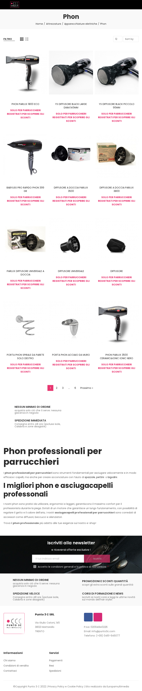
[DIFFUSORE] (117, 240)
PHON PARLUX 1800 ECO (25, 104)
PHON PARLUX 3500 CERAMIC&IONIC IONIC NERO (116, 356)
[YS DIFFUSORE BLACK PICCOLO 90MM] (117, 72)
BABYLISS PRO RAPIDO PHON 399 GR (25, 189)
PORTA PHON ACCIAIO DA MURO (71, 355)
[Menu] (5, 4)
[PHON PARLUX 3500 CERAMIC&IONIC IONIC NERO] (117, 323)
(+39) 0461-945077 (108, 635)
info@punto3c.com (103, 631)
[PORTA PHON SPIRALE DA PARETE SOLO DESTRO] (25, 323)
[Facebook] (88, 617)
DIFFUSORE (116, 271)
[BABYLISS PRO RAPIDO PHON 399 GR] (25, 156)
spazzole (90, 477)
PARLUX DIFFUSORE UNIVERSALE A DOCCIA (25, 272)
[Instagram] (98, 617)
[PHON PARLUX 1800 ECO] (25, 72)
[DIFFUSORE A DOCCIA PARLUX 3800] (117, 156)
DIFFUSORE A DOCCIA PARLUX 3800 (117, 189)
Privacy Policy (56, 686)
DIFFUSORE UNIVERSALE (71, 271)
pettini (100, 477)
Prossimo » (86, 388)
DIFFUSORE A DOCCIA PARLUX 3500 (71, 189)
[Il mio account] (137, 4)
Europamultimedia (118, 686)
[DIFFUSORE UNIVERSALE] (71, 240)
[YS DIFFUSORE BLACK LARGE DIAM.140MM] (71, 72)
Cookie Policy (75, 686)
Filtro (7, 39)
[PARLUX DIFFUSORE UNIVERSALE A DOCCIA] (25, 240)
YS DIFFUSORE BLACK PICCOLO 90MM (116, 105)
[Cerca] (130, 4)
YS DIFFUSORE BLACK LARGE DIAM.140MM (71, 105)
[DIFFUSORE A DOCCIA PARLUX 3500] (71, 156)
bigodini (112, 477)
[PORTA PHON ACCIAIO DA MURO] (71, 323)
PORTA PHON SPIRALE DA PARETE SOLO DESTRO (25, 356)
